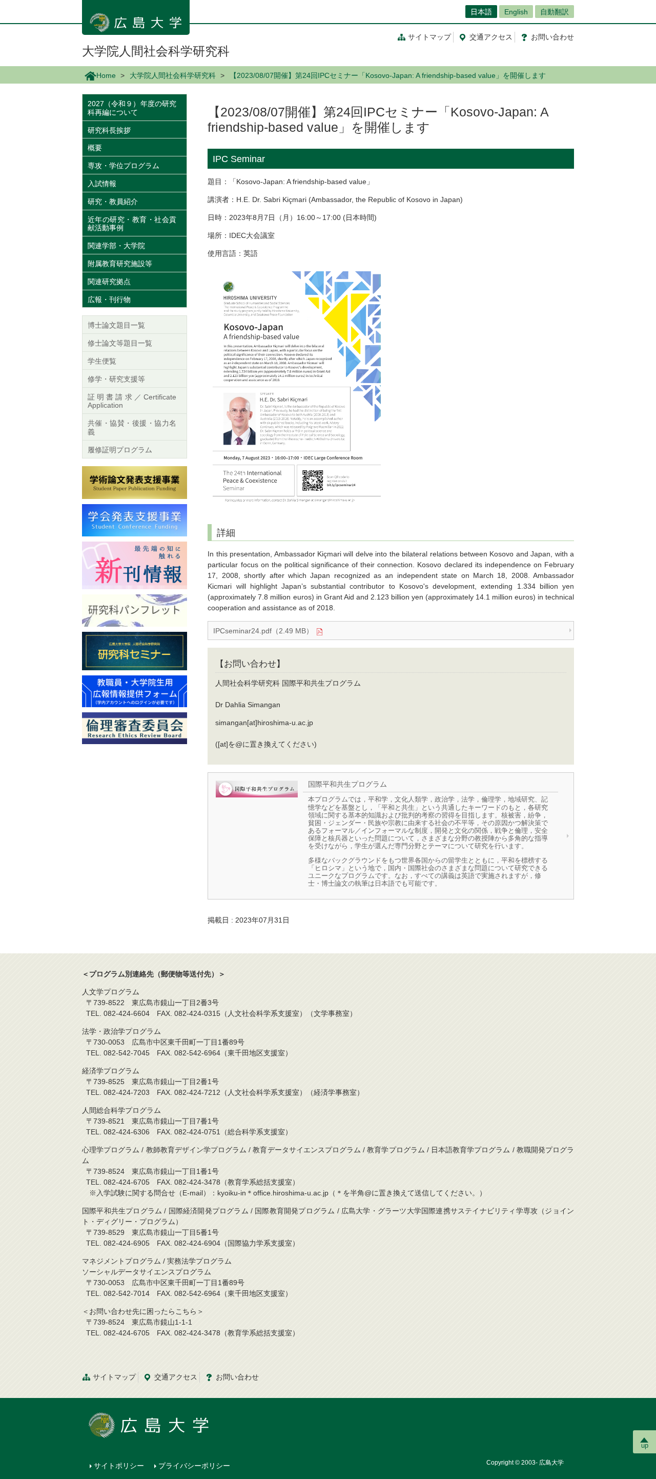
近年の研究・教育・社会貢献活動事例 (132, 223)
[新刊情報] (134, 565)
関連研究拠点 (109, 281)
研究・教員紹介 (113, 201)
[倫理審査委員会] (134, 728)
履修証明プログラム (120, 450)
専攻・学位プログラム (123, 166)
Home (106, 75)
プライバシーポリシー (194, 1466)
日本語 (481, 12)
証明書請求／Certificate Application (132, 401)
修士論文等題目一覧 (120, 343)
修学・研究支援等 (116, 379)
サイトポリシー (119, 1466)
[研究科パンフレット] (134, 610)
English (516, 12)
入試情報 (102, 183)
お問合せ (552, 37)
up (644, 1445)
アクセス (490, 37)
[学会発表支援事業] (134, 519)
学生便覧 (102, 361)
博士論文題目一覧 (116, 325)
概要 (95, 148)
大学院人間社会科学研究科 (156, 51)
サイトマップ (429, 37)
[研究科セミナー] (134, 650)
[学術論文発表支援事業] (134, 482)
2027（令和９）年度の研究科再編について (132, 107)
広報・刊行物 (109, 299)
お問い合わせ (237, 1377)
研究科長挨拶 (109, 130)
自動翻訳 (554, 12)
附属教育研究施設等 (120, 263)
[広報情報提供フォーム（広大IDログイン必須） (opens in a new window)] (134, 690)
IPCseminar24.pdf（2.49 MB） (263, 631)
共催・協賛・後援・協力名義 (132, 427)
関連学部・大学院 (116, 246)
